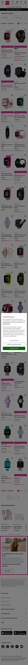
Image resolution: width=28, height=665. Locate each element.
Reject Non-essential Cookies (14, 344)
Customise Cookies (14, 340)
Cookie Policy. (6, 324)
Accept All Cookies (14, 348)
